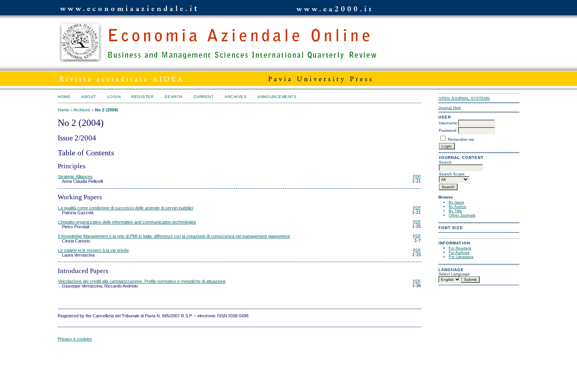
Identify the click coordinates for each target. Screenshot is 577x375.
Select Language (454, 274)
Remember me (461, 139)
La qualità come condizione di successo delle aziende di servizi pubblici (125, 208)
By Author (457, 206)
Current (204, 97)
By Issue (456, 202)
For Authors (459, 252)
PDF (417, 176)
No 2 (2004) (106, 109)
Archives (236, 97)
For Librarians (461, 257)
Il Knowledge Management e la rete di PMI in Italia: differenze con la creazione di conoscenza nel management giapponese (174, 236)
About (88, 97)
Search (173, 97)
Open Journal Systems (464, 98)
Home (64, 97)
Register (142, 97)
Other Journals (462, 215)
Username (448, 123)
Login (114, 97)
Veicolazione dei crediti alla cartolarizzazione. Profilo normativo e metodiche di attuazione (142, 281)
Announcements (276, 97)
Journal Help (449, 108)
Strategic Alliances (75, 176)
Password (447, 130)
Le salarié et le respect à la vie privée (93, 250)
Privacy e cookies (75, 339)
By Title (455, 211)
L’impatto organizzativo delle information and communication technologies (127, 222)
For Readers (460, 248)
